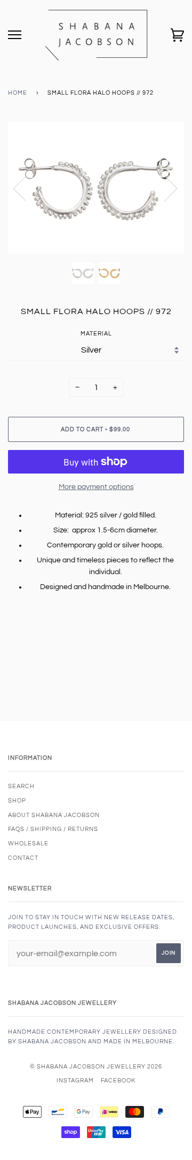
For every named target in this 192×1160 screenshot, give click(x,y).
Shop (17, 801)
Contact (23, 858)
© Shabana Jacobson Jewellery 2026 (96, 1067)
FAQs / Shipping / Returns (53, 829)
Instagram (75, 1080)
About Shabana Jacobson (54, 815)
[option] (96, 187)
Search (21, 786)
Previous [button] (26, 187)
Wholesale (28, 843)
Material (96, 334)
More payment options (96, 487)
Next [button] (164, 187)
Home (17, 93)
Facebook (118, 1080)
